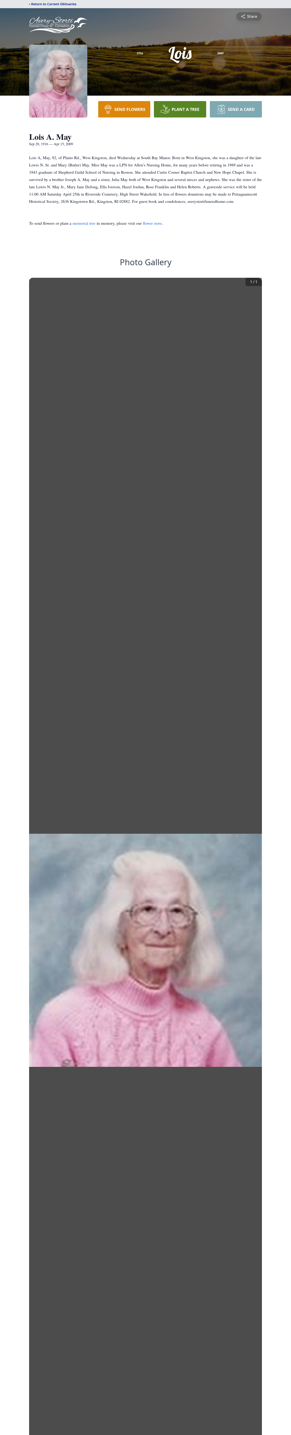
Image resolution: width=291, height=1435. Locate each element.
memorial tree (84, 223)
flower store (152, 223)
